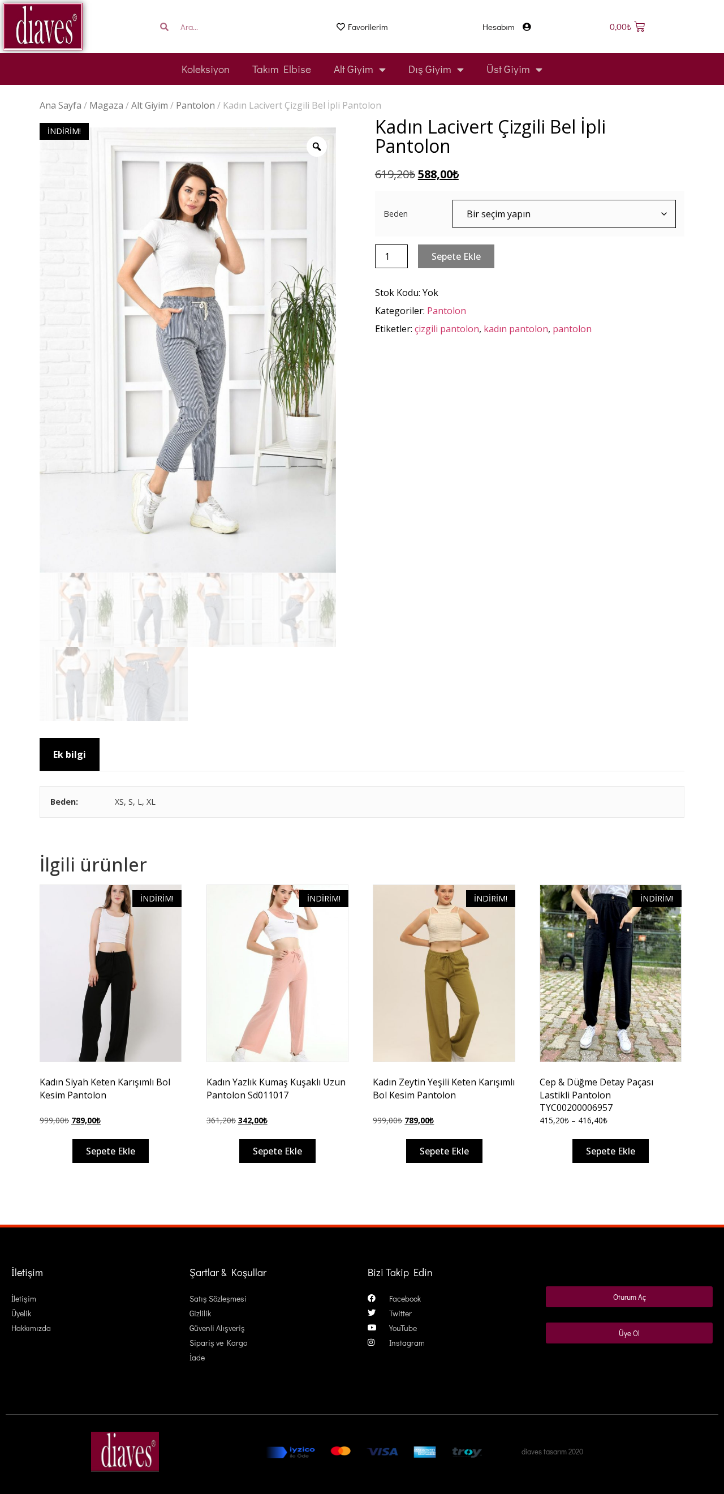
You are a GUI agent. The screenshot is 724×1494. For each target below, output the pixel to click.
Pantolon (195, 105)
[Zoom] (317, 146)
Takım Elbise (281, 69)
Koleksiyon (206, 69)
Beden (395, 214)
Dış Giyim (429, 69)
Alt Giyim (353, 69)
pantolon (572, 329)
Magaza (106, 105)
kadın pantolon (516, 329)
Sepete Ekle (456, 256)
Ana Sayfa (60, 105)
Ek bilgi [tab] (69, 754)
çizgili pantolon (447, 329)
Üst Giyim (508, 69)
